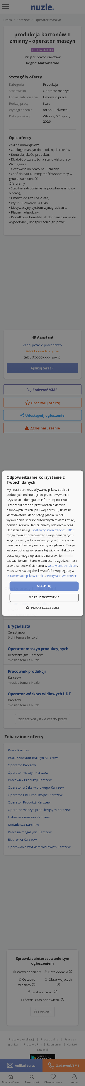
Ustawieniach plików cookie (26, 576)
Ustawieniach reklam (62, 565)
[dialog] (42, 543)
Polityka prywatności (61, 576)
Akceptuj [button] (44, 586)
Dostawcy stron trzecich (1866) (53, 530)
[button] (43, 607)
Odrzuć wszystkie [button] (44, 597)
